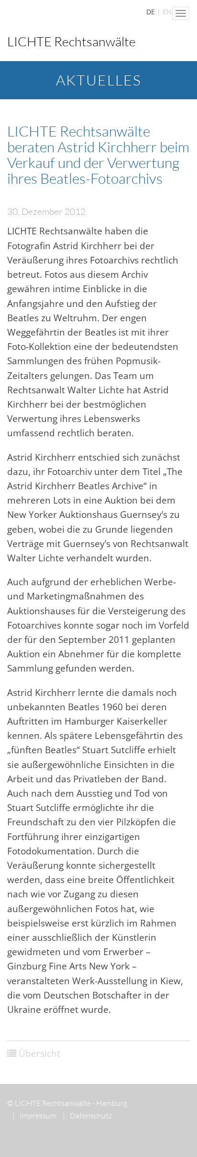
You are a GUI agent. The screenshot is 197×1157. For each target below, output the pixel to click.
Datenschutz (87, 1115)
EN (167, 11)
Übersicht (39, 1053)
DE (150, 11)
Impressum (34, 1115)
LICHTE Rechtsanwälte (71, 41)
